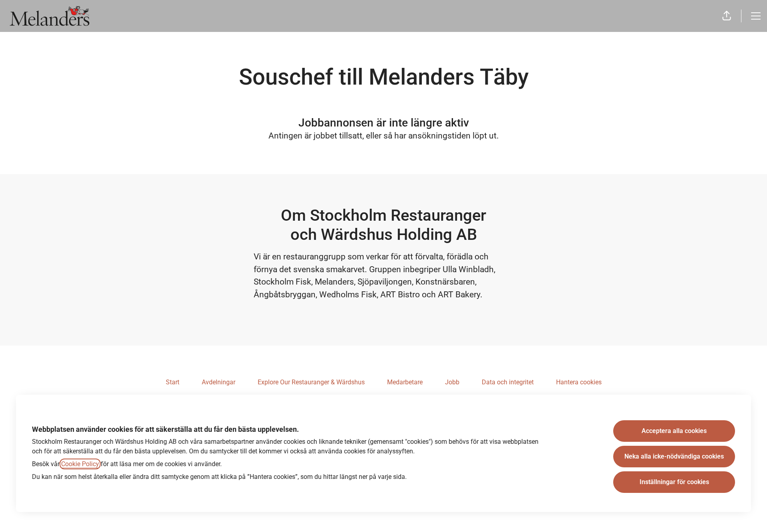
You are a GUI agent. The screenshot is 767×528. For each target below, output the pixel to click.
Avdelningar (218, 382)
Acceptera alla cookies (674, 431)
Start (172, 382)
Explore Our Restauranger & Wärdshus (311, 382)
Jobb (452, 382)
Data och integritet (508, 382)
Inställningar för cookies (674, 482)
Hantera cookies (579, 382)
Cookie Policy (80, 464)
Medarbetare (405, 382)
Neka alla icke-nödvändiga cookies (674, 456)
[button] (726, 16)
